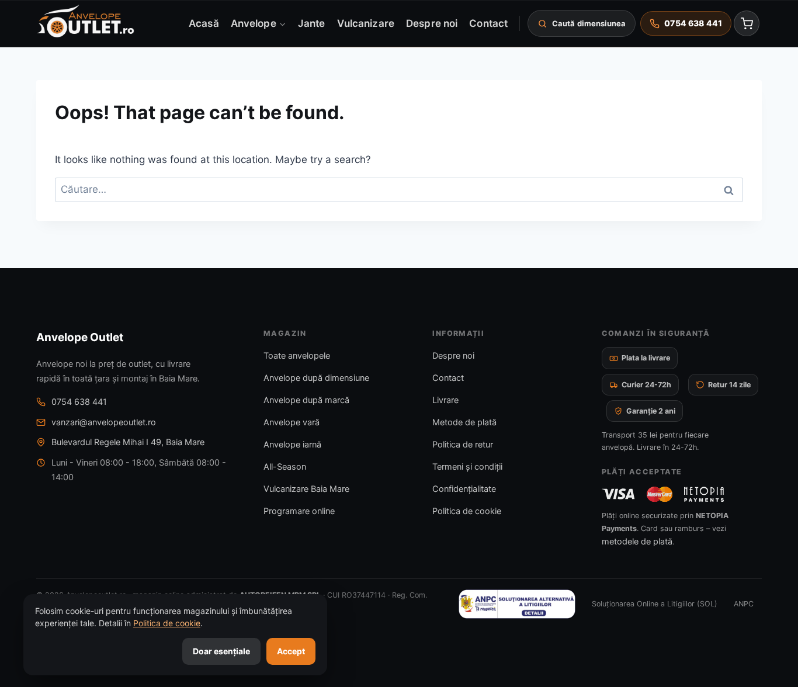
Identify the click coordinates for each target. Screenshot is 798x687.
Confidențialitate (464, 489)
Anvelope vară (291, 422)
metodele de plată (637, 541)
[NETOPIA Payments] (704, 494)
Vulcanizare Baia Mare (306, 489)
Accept (291, 651)
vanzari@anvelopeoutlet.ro (103, 422)
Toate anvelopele (296, 356)
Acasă (203, 23)
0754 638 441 (79, 402)
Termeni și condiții (467, 467)
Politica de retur (462, 444)
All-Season (284, 467)
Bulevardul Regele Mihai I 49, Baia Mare (127, 442)
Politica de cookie (466, 511)
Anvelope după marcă (306, 400)
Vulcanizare (365, 23)
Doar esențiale (221, 651)
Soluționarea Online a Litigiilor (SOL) (654, 603)
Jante (311, 23)
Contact (488, 23)
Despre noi (431, 23)
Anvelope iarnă (292, 444)
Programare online (299, 511)
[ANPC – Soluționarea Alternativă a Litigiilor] (517, 604)
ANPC (744, 603)
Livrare (445, 400)
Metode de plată (464, 422)
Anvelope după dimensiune (316, 378)
